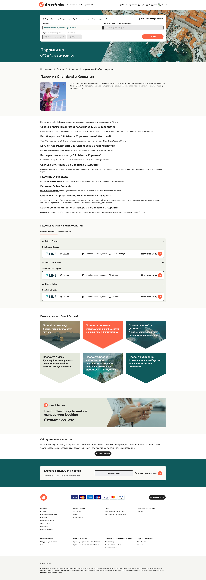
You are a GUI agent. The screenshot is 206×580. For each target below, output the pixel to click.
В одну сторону (66, 19)
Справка (140, 511)
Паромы (75, 514)
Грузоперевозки (78, 517)
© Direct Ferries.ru (45, 563)
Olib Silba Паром (49, 290)
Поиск (153, 37)
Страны (43, 511)
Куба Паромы (141, 542)
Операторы (44, 517)
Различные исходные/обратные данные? (91, 19)
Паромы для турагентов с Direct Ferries (86, 542)
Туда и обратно (50, 19)
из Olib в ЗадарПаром (109, 141)
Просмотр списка (47, 232)
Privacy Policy (109, 542)
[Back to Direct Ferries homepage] (51, 5)
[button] (103, 241)
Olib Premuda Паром (51, 268)
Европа (60, 69)
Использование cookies (113, 545)
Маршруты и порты (47, 520)
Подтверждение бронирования (115, 514)
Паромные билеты (46, 529)
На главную (46, 69)
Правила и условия (111, 548)
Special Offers (45, 523)
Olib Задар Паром (50, 247)
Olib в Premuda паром (49, 191)
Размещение (77, 511)
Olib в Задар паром (54, 181)
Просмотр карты (65, 232)
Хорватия (73, 69)
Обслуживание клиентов (49, 514)
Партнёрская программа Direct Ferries (86, 545)
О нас (42, 545)
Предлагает (44, 526)
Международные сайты (48, 542)
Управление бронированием (114, 511)
